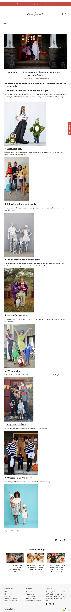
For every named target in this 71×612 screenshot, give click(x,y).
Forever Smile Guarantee (34, 601)
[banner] (35, 14)
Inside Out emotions (17, 315)
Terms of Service (31, 598)
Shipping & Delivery (10, 598)
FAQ (5, 592)
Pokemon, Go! (14, 148)
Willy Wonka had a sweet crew (23, 259)
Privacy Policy (30, 596)
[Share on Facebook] (56, 540)
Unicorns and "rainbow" (20, 477)
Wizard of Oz (14, 371)
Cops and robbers (16, 424)
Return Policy (30, 594)
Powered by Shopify (10, 609)
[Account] (65, 14)
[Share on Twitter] (60, 540)
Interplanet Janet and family (21, 204)
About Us (7, 596)
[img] (62, 14)
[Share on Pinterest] (64, 540)
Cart (65, 23)
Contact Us (29, 592)
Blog (5, 594)
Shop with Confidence (11, 601)
